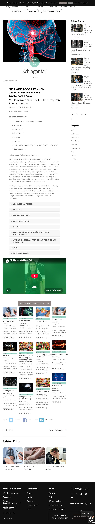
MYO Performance (10, 493)
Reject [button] (70, 3)
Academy (7, 497)
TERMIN (32, 11)
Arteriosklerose (19, 133)
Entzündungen (58, 319)
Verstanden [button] (63, 3)
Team (29, 493)
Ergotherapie (50, 466)
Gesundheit (26, 323)
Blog (20, 323)
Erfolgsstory (74, 134)
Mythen (17, 137)
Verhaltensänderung (60, 354)
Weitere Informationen (81, 3)
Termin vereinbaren (57, 509)
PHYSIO (15, 7)
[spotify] (86, 114)
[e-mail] (72, 118)
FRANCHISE (17, 11)
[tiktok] (81, 114)
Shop (29, 509)
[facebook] (72, 114)
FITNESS (42, 7)
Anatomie (17, 125)
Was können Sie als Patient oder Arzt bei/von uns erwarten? (36, 145)
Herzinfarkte (28, 196)
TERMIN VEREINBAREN (83, 516)
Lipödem (28, 469)
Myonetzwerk (32, 505)
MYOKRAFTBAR (68, 7)
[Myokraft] (7, 6)
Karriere (30, 497)
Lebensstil (5, 323)
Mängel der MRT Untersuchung (25, 397)
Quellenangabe (19, 149)
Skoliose (9, 430)
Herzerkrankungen (56, 430)
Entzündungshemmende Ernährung (45, 355)
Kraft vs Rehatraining (8, 357)
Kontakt (52, 493)
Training (11, 395)
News (72, 152)
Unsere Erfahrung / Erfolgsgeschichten (28, 121)
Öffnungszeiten (55, 501)
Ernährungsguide (42, 391)
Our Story (31, 501)
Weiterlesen (7, 337)
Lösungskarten (34, 77)
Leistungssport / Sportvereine (9, 508)
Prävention (18, 141)
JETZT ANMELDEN (51, 11)
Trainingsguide (8, 390)
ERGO (28, 7)
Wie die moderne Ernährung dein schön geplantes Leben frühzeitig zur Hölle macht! (26, 359)
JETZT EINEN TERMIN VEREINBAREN (34, 303)
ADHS (48, 469)
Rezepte (73, 155)
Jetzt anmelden (55, 505)
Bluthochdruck (8, 321)
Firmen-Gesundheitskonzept (11, 502)
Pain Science (57, 385)
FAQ (50, 497)
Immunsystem (25, 320)
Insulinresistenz (42, 321)
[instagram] (77, 114)
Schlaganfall (34, 71)
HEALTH (53, 7)
